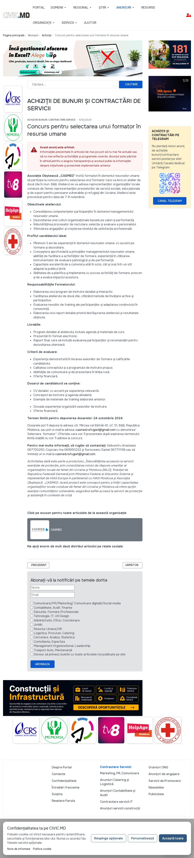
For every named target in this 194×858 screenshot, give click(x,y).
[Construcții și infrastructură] (72, 698)
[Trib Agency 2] (170, 94)
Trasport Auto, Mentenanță (53, 650)
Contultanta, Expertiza (49, 642)
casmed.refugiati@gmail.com (96, 430)
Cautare (131, 84)
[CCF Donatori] (170, 54)
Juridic (38, 625)
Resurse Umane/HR (48, 629)
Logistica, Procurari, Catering (54, 633)
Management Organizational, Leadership (62, 646)
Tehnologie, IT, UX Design (51, 616)
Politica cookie (42, 849)
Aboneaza (42, 664)
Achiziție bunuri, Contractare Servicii (51, 119)
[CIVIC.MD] (16, 15)
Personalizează (142, 838)
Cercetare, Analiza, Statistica (54, 637)
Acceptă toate (173, 838)
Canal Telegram (170, 201)
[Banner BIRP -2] (72, 58)
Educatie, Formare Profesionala (56, 612)
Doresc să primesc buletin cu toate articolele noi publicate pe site (79, 654)
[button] (59, 7)
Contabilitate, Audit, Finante (53, 608)
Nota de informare (18, 849)
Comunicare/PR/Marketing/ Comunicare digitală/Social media (77, 603)
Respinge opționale (108, 838)
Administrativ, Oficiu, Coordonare (57, 620)
